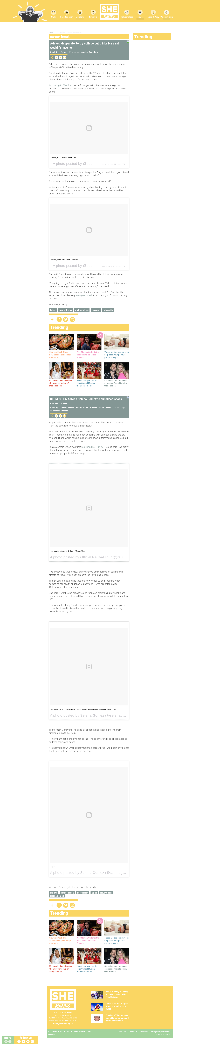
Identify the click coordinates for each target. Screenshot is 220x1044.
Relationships (127, 17)
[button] (10, 1041)
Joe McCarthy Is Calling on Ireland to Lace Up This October (117, 994)
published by (92, 446)
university (108, 310)
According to (60, 85)
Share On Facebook (56, 57)
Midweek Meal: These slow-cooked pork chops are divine (60, 355)
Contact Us (133, 1032)
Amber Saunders (90, 52)
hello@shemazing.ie (63, 1024)
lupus (94, 892)
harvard (96, 310)
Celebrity (80, 17)
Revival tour (106, 892)
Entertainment (66, 17)
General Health (97, 408)
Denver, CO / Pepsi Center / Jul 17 (64, 158)
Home (51, 33)
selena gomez (57, 896)
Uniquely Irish (166, 17)
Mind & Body (153, 17)
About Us (122, 1032)
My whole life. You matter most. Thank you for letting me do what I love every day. (83, 709)
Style (53, 17)
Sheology (51, 1034)
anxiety (53, 892)
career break (65, 310)
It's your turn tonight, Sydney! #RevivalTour (68, 551)
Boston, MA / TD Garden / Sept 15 (64, 260)
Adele (53, 310)
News (140, 17)
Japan (53, 867)
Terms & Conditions (163, 1035)
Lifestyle (93, 17)
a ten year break (84, 295)
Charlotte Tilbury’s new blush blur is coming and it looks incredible (117, 1018)
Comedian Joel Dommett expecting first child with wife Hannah (115, 383)
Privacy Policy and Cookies (160, 1032)
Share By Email (64, 57)
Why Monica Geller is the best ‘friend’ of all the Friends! (88, 355)
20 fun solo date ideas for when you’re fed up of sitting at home (60, 383)
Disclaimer (144, 1032)
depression (82, 892)
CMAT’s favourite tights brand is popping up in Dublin (117, 1006)
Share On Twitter (60, 57)
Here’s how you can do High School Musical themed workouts (87, 383)
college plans (81, 310)
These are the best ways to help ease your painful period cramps (116, 355)
